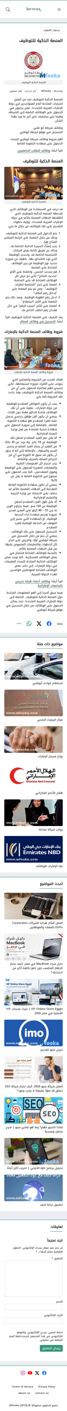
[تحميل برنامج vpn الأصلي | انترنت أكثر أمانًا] (33, 1154)
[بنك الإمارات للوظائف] (33, 852)
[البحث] (7, 9)
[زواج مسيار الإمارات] (33, 742)
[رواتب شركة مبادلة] (33, 815)
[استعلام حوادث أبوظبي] (33, 669)
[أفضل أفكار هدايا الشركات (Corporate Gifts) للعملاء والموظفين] (33, 911)
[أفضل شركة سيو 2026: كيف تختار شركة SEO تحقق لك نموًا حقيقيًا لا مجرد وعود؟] (33, 1074)
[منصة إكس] (39, 623)
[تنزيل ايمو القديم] (33, 1036)
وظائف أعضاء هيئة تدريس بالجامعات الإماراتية (39, 583)
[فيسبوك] (49, 623)
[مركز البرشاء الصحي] (33, 706)
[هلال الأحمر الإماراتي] (33, 779)
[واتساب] (29, 623)
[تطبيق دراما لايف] (33, 1191)
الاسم (59, 1302)
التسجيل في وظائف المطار (38, 321)
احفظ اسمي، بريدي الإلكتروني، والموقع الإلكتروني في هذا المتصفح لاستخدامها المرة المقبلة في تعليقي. (36, 1336)
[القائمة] (59, 9)
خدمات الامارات (51, 30)
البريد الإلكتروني (53, 1315)
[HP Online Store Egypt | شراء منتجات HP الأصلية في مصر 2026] (33, 997)
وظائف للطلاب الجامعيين (34, 150)
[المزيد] (19, 623)
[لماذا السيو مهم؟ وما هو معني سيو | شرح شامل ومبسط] (33, 1115)
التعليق (57, 1259)
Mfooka (46, 91)
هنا (46, 242)
